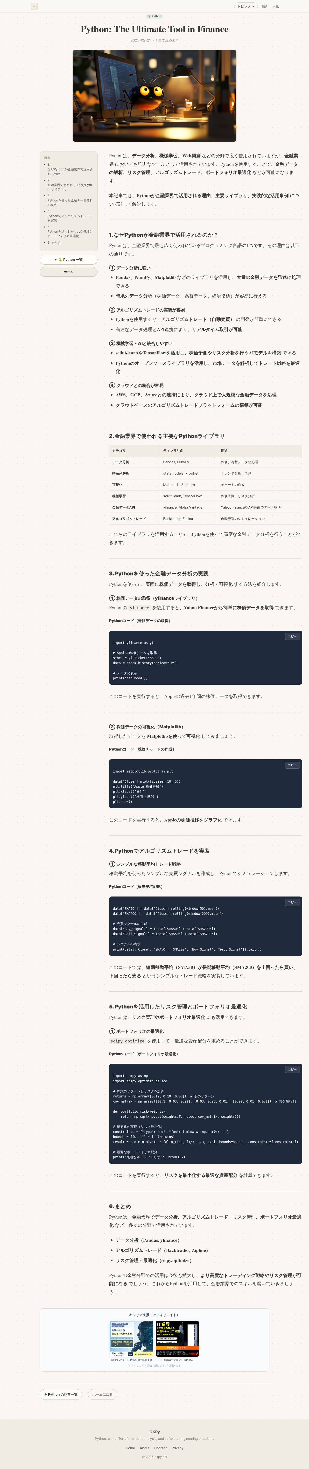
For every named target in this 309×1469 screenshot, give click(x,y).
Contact (160, 1448)
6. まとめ (54, 242)
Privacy (177, 1448)
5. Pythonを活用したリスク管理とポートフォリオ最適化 (70, 231)
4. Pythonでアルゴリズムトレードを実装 (70, 215)
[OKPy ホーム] (34, 6)
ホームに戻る (102, 1394)
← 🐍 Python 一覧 (69, 259)
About (144, 1448)
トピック (244, 6)
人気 (275, 6)
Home (130, 1448)
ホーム (68, 272)
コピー (292, 636)
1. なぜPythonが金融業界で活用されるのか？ (70, 169)
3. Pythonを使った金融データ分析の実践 (70, 200)
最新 (265, 6)
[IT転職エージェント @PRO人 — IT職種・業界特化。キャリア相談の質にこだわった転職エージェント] (177, 1339)
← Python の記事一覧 (60, 1394)
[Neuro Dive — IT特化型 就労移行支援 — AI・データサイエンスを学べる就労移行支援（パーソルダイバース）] (131, 1339)
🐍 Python (155, 16)
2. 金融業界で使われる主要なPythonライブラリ (70, 184)
